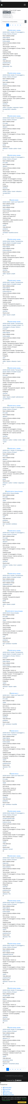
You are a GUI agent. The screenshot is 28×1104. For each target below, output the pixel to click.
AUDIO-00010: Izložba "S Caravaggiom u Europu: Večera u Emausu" (14, 408)
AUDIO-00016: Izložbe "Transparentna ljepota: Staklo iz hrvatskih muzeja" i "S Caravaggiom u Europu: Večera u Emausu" (13, 655)
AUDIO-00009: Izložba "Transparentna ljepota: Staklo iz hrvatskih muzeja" (13, 371)
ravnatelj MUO (6, 109)
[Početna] (1, 4)
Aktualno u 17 (6, 1038)
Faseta (5, 12)
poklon (4, 107)
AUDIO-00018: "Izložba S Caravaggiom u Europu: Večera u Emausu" (14, 733)
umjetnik (19, 565)
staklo (4, 273)
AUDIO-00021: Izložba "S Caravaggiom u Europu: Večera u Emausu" (14, 858)
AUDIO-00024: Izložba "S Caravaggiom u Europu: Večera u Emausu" (14, 991)
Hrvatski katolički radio (9, 818)
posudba (9, 107)
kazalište (8, 524)
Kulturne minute (7, 822)
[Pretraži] (26, 21)
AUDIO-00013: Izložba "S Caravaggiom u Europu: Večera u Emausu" (14, 533)
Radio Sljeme (6, 37)
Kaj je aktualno (7, 867)
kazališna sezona (13, 232)
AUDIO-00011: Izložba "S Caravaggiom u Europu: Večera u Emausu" (14, 451)
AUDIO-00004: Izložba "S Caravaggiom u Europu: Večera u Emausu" (14, 158)
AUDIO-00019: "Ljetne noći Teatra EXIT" (13, 775)
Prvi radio (5, 80)
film (11, 66)
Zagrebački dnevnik (8, 954)
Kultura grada (6, 41)
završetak (5, 232)
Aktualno (5, 84)
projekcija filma (7, 63)
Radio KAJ (5, 863)
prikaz (4, 145)
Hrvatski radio (6, 995)
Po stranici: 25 (6, 14)
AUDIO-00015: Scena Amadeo (11, 613)
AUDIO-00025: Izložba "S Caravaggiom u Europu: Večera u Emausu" (14, 1030)
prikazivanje (6, 66)
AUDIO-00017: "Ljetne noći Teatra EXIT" (13, 695)
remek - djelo (21, 440)
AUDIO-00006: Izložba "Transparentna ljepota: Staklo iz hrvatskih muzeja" (13, 242)
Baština (5, 999)
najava (4, 59)
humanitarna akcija (8, 1060)
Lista (9, 12)
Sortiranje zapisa (7, 17)
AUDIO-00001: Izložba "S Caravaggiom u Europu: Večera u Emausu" (14, 33)
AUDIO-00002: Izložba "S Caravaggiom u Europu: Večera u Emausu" (14, 76)
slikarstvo (13, 109)
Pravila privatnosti (6, 1100)
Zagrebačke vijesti (7, 584)
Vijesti (4, 500)
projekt (13, 273)
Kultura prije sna (7, 250)
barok (21, 107)
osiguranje (16, 107)
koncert (5, 845)
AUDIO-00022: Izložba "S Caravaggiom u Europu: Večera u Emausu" (14, 903)
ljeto (4, 524)
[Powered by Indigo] (14, 1080)
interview (5, 104)
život (15, 565)
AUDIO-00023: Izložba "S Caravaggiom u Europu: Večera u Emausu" (14, 946)
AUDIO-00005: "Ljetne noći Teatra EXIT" (13, 202)
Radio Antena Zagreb (8, 581)
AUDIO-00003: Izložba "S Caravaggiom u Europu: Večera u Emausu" (14, 119)
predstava (5, 229)
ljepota (8, 273)
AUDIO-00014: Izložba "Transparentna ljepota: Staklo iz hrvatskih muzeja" (13, 576)
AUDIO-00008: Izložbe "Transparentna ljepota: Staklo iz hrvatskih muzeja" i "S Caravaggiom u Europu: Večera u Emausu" (13, 326)
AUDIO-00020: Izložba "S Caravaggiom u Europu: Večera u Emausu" (14, 814)
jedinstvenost (19, 397)
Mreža (12, 12)
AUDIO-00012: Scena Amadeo (11, 493)
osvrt (4, 358)
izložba (11, 148)
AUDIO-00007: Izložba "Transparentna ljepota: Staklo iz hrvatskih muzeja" (13, 283)
